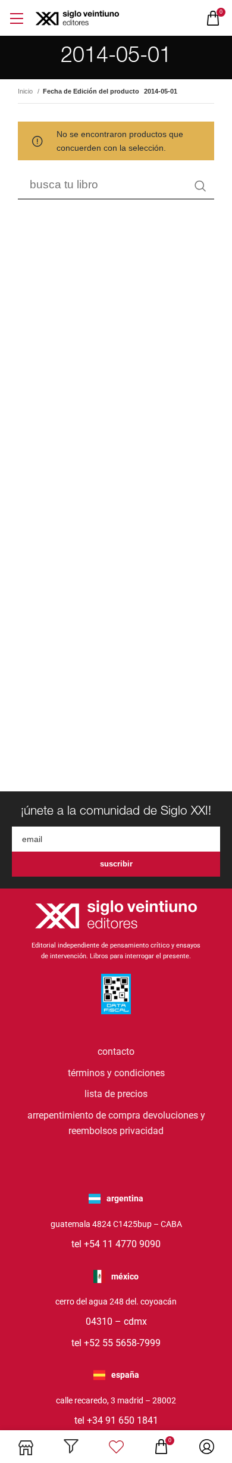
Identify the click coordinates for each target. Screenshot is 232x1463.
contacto (116, 1051)
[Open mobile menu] (16, 18)
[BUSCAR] (200, 186)
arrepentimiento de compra (83, 1115)
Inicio (26, 91)
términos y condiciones (116, 1073)
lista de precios (116, 1093)
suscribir (116, 863)
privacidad (142, 1130)
